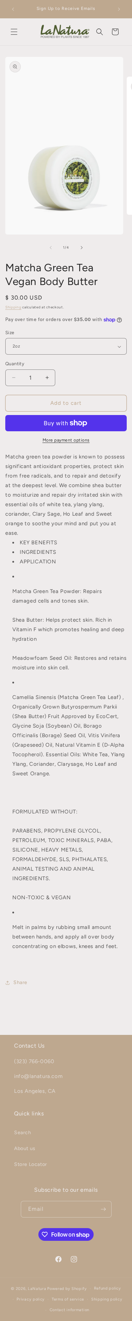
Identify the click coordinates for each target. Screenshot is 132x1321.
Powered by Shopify (67, 1288)
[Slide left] (50, 247)
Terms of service (68, 1299)
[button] (14, 32)
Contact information (69, 1310)
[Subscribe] (103, 1209)
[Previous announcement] (13, 9)
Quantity (14, 363)
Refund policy (107, 1288)
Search (22, 1133)
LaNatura (37, 1288)
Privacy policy (31, 1299)
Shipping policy (106, 1299)
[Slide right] (81, 247)
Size (9, 332)
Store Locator (30, 1164)
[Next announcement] (119, 9)
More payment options (66, 440)
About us (25, 1148)
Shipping (13, 307)
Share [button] (20, 982)
